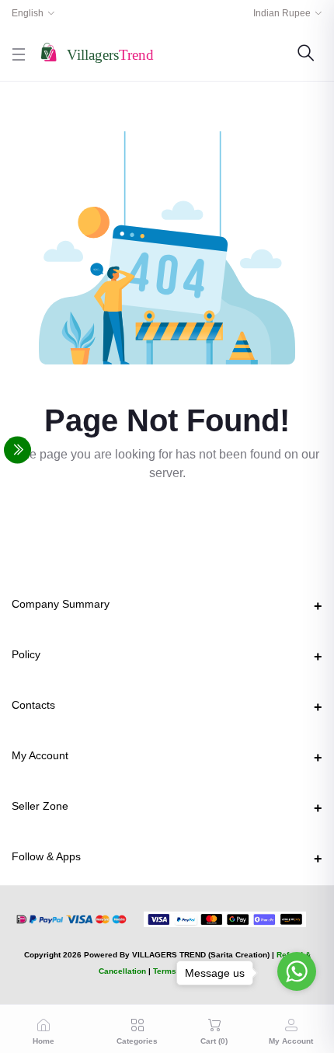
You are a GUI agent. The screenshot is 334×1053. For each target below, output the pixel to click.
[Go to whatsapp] (296, 971)
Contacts (33, 705)
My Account (40, 755)
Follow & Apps (46, 856)
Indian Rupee (282, 13)
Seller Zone (40, 806)
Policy (26, 654)
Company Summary (61, 604)
